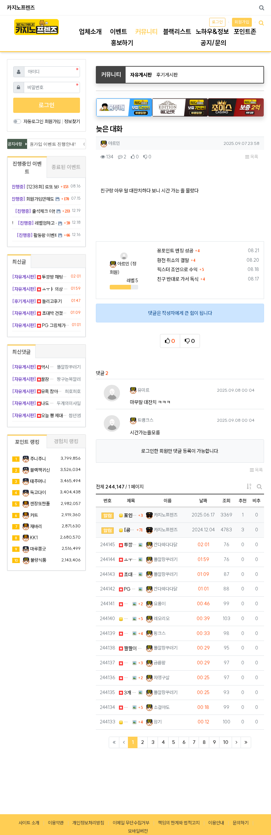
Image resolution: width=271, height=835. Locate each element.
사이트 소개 (29, 823)
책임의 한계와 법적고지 (179, 823)
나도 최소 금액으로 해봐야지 (33, 403)
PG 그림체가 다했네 (130, 589)
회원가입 (242, 21)
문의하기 (241, 823)
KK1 (34, 538)
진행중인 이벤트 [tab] (27, 167)
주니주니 (38, 459)
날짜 (203, 501)
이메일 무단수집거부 (131, 823)
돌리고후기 (37, 301)
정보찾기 (72, 121)
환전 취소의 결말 (173, 260)
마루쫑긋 (38, 549)
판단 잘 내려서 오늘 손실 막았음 (127, 633)
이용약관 (56, 823)
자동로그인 (33, 121)
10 (225, 742)
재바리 (36, 526)
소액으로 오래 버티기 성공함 (127, 619)
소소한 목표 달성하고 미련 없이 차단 (127, 722)
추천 (243, 501)
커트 (34, 515)
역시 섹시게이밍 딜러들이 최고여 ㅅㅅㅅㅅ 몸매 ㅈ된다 (33, 367)
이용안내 (216, 823)
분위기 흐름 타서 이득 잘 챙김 (127, 678)
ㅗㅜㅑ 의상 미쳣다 (130, 559)
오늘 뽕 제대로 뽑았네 (39, 415)
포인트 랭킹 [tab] (27, 442)
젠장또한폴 (40, 504)
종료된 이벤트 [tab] (66, 167)
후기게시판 (167, 75)
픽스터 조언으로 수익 (177, 269)
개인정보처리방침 (88, 823)
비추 (256, 501)
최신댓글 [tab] (21, 352)
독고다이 (38, 492)
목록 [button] (253, 157)
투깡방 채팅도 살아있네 (130, 545)
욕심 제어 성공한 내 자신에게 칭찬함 (127, 604)
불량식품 (38, 560)
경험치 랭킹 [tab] (66, 441)
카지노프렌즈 (21, 7)
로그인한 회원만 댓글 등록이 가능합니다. (180, 451)
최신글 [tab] (19, 261)
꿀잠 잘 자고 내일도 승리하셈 (33, 379)
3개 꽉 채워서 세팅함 (130, 692)
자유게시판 (141, 75)
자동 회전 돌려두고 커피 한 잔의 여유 (127, 663)
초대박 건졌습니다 (130, 574)
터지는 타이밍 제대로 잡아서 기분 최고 (127, 707)
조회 (226, 501)
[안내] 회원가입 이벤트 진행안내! (42, 144)
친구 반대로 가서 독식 (178, 279)
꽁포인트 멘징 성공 (175, 251)
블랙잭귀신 (40, 470)
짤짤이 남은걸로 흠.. (132, 648)
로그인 (217, 21)
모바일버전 (138, 831)
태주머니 (38, 481)
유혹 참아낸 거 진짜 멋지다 (37, 391)
